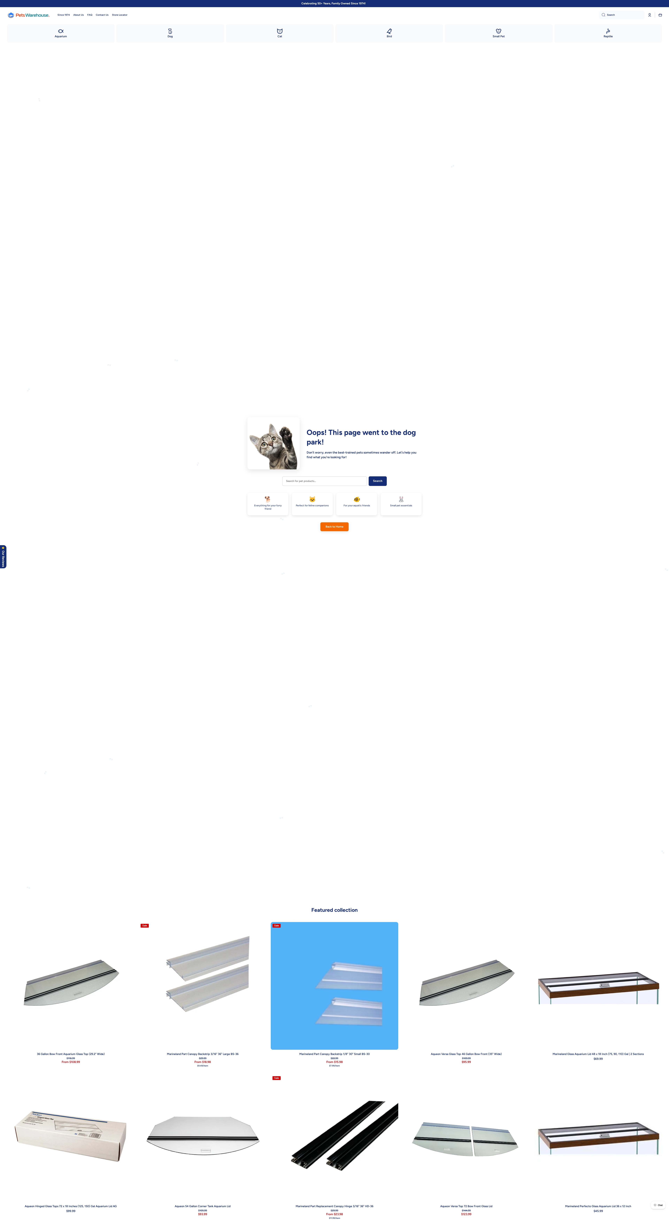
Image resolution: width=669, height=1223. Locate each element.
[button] (660, 15)
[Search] (602, 15)
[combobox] (621, 15)
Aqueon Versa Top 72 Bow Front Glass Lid (466, 1206)
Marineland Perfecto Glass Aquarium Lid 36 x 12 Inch (598, 1206)
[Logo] (29, 15)
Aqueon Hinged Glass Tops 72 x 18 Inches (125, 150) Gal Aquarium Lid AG (71, 1206)
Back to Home (334, 526)
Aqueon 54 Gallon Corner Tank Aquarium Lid (202, 1206)
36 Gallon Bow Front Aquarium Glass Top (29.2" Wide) (71, 1054)
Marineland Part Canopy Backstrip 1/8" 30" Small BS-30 (334, 1054)
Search (377, 480)
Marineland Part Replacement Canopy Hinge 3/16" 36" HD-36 (334, 1206)
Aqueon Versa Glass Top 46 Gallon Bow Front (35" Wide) (466, 1054)
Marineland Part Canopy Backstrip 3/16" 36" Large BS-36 (203, 1054)
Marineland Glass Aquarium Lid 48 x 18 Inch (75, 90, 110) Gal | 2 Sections (598, 1054)
